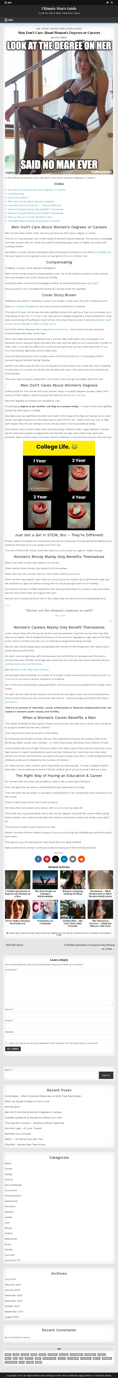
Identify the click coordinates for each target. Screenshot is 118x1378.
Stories (8, 1249)
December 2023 (13, 1295)
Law (7, 1222)
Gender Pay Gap (76, 395)
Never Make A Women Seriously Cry (17, 922)
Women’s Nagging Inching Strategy (72, 892)
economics (52, 1354)
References (11, 1238)
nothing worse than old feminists (23, 664)
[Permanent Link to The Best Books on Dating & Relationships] (45, 879)
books (7, 1354)
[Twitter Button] (107, 2)
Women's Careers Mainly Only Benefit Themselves (35, 213)
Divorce (9, 1179)
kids (60, 933)
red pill (87, 933)
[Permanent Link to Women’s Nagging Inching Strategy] (72, 879)
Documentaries (13, 1185)
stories (30, 1362)
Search (9, 1069)
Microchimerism (59, 329)
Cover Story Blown (18, 197)
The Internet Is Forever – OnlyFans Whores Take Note (100, 923)
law (21, 1358)
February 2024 (13, 1284)
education (46, 933)
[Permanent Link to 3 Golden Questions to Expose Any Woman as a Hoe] (17, 879)
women (59, 935)
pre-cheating (65, 808)
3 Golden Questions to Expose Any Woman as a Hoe (17, 894)
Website (9, 1031)
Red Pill (14, 238)
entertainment (76, 1354)
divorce (38, 933)
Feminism (63, 37)
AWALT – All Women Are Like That (24, 1139)
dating (31, 933)
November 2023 (13, 1300)
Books (8, 1163)
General (9, 1211)
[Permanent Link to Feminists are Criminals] (45, 909)
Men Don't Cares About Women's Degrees (31, 201)
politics (61, 1358)
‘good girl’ (93, 283)
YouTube (9, 1255)
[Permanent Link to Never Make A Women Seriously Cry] (17, 909)
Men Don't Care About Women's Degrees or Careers (36, 189)
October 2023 (12, 1306)
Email (9, 1020)
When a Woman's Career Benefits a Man (30, 217)
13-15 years (36, 316)
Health (8, 1217)
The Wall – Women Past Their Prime (25, 1144)
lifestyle (29, 1358)
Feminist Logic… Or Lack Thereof (23, 1128)
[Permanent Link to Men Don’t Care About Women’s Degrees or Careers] (59, 107)
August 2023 (12, 1317)
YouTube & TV (12, 1260)
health (8, 1358)
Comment (11, 969)
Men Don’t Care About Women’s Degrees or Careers (59, 32)
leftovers (67, 256)
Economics (11, 1190)
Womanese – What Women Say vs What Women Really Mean (100, 894)
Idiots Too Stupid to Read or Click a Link (27, 1101)
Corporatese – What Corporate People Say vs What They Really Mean (43, 1096)
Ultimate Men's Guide (59, 8)
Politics (9, 1233)
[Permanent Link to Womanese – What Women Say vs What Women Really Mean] (100, 879)
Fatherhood (11, 1201)
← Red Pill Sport (13, 945)
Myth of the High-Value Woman (31, 669)
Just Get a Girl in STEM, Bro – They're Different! (34, 205)
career (17, 933)
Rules (8, 1244)
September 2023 (14, 1311)
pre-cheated (100, 252)
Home (38, 28)
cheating (24, 933)
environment (90, 1354)
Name (9, 1009)
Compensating (16, 193)
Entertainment (13, 1195)
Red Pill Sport (12, 1106)
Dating (56, 37)
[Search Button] (112, 2)
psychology (78, 933)
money (37, 1358)
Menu (10, 2)
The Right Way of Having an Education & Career (34, 221)
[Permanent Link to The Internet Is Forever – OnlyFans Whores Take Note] (100, 909)
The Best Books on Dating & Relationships (45, 894)
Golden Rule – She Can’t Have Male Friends (73, 923)
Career (8, 1168)
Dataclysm (11, 702)
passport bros (49, 1358)
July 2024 (10, 1279)
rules (21, 1362)
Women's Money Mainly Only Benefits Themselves (35, 209)
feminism (54, 933)
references (95, 933)
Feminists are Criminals (45, 922)
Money (8, 1228)
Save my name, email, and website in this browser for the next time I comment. (53, 1043)
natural (44, 641)
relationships (105, 933)
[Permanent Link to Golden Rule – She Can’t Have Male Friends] (72, 909)
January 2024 (12, 1290)
